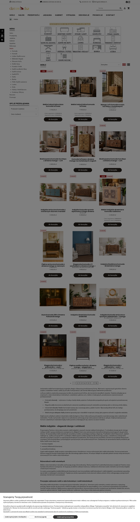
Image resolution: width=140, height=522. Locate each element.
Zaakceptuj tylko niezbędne (16, 517)
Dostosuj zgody (41, 517)
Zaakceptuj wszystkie (65, 517)
